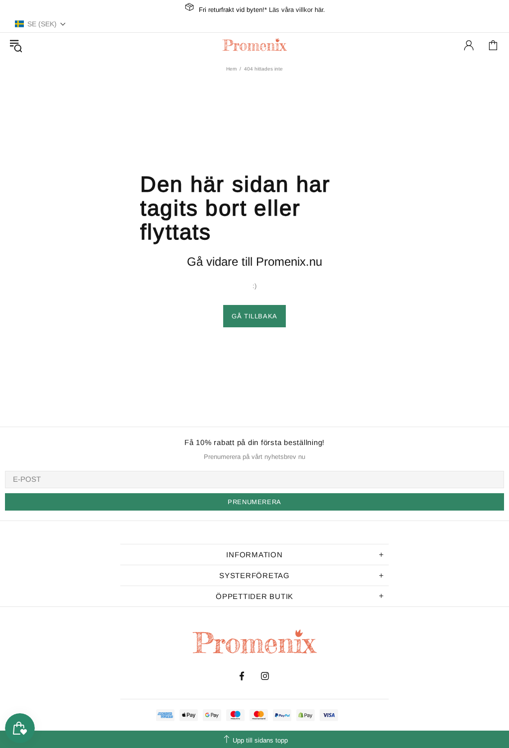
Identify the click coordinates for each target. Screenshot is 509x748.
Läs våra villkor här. (297, 9)
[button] (40, 23)
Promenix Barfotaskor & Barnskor (254, 45)
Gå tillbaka (254, 316)
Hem (231, 69)
